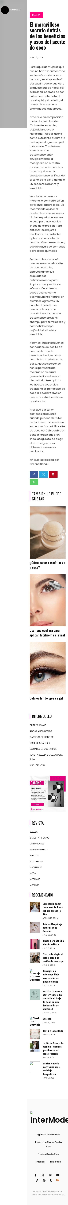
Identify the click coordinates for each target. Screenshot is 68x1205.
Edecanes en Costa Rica (43, 748)
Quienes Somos (38, 725)
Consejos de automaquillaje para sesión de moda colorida (51, 976)
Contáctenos (37, 764)
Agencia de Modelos (41, 731)
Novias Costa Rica (48, 1154)
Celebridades (37, 843)
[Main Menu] (4, 10)
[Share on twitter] (43, 474)
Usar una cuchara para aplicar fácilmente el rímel (47, 632)
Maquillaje (36, 867)
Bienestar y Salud (39, 837)
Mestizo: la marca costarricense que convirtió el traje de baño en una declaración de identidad (52, 1000)
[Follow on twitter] (43, 1175)
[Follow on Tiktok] (37, 1180)
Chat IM (47, 1018)
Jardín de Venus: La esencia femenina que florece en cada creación (53, 1048)
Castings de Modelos (42, 737)
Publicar (40, 1161)
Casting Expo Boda (53, 1031)
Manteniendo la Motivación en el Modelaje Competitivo (51, 1068)
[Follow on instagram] (51, 1175)
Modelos (34, 885)
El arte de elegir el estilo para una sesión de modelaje (53, 957)
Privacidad (55, 1161)
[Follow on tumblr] (51, 1180)
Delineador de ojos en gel (46, 698)
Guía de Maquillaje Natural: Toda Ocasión (52, 927)
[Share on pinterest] (53, 474)
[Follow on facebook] (36, 1175)
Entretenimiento (38, 849)
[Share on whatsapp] (34, 482)
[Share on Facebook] (34, 474)
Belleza (36, 14)
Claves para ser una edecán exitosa (53, 942)
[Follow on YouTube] (58, 1175)
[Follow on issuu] (57, 1180)
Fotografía (36, 861)
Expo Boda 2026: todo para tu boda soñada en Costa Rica (53, 909)
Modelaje (35, 879)
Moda (33, 873)
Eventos (34, 855)
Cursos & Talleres (40, 742)
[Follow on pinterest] (45, 1180)
